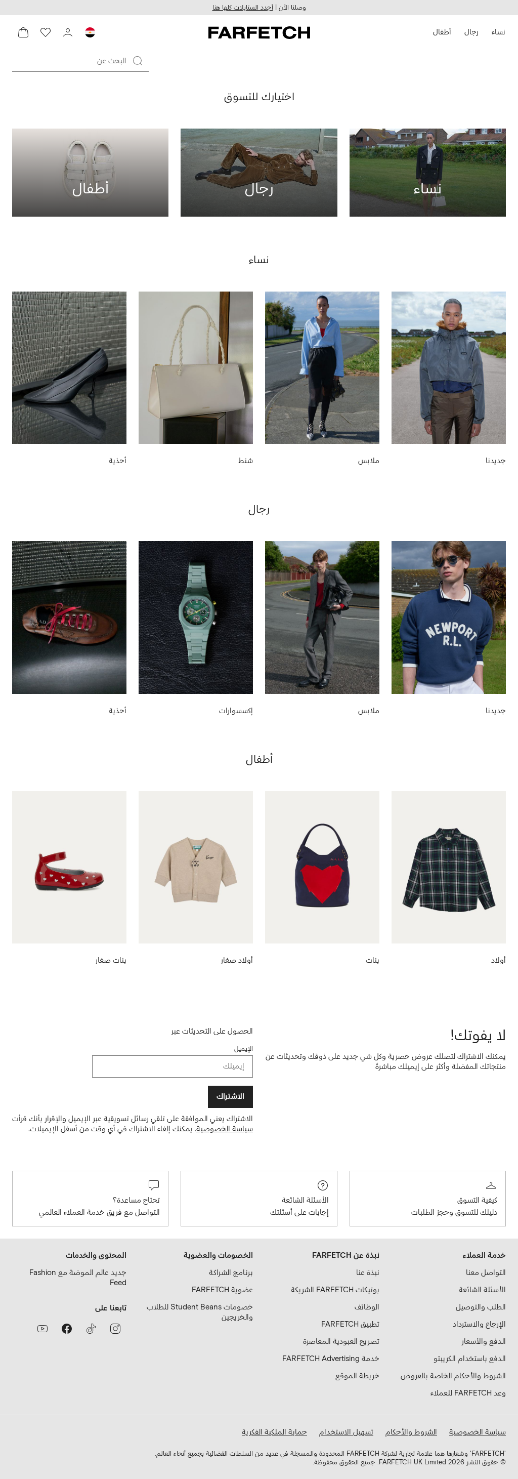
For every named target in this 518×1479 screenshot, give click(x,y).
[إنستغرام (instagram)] (115, 1329)
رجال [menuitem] (471, 32)
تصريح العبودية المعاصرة (341, 1341)
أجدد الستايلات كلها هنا (242, 8)
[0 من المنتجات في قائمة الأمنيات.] (45, 32)
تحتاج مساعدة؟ (136, 1200)
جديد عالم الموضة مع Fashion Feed (77, 1278)
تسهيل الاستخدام (346, 1432)
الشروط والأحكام (411, 1432)
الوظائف (367, 1307)
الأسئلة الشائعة (305, 1200)
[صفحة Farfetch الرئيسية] (259, 32)
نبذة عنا (367, 1273)
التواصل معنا (486, 1273)
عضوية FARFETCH (222, 1290)
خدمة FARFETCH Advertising (330, 1359)
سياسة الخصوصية (224, 1129)
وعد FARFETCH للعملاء (468, 1393)
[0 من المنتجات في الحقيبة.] (23, 32)
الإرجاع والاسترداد (479, 1324)
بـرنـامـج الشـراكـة (231, 1273)
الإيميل (243, 1049)
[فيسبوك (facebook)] (67, 1329)
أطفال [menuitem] (442, 32)
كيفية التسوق (477, 1200)
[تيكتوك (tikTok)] (91, 1329)
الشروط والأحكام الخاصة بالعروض (453, 1376)
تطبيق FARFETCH (350, 1324)
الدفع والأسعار (483, 1341)
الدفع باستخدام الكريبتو (470, 1359)
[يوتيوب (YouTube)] (42, 1329)
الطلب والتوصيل (481, 1307)
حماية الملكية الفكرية (274, 1432)
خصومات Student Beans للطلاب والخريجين (200, 1312)
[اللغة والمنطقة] (90, 32)
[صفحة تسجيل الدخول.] (68, 32)
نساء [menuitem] (498, 32)
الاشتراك (230, 1096)
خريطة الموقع (357, 1376)
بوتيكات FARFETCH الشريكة (335, 1290)
